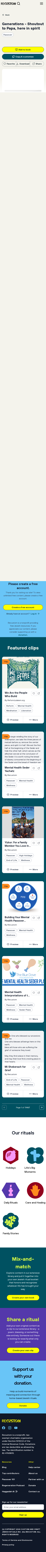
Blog (4, 1467)
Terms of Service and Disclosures (17, 1540)
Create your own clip (23, 1350)
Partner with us (36, 1479)
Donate (23, 1405)
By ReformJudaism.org (15, 700)
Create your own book (23, 1297)
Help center (34, 1467)
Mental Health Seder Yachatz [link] (17, 769)
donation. (23, 635)
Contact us (34, 1491)
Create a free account (23, 607)
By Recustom (11, 775)
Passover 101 (8, 1479)
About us (33, 1473)
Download (24, 64)
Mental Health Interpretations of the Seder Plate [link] (18, 994)
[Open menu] (41, 3)
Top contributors (10, 1473)
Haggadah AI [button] (8, 1491)
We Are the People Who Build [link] (16, 694)
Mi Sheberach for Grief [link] (15, 1068)
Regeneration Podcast (13, 1485)
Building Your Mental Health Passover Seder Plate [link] (17, 919)
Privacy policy (8, 1545)
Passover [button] (7, 35)
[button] (33, 694)
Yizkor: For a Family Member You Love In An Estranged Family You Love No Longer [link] (17, 844)
